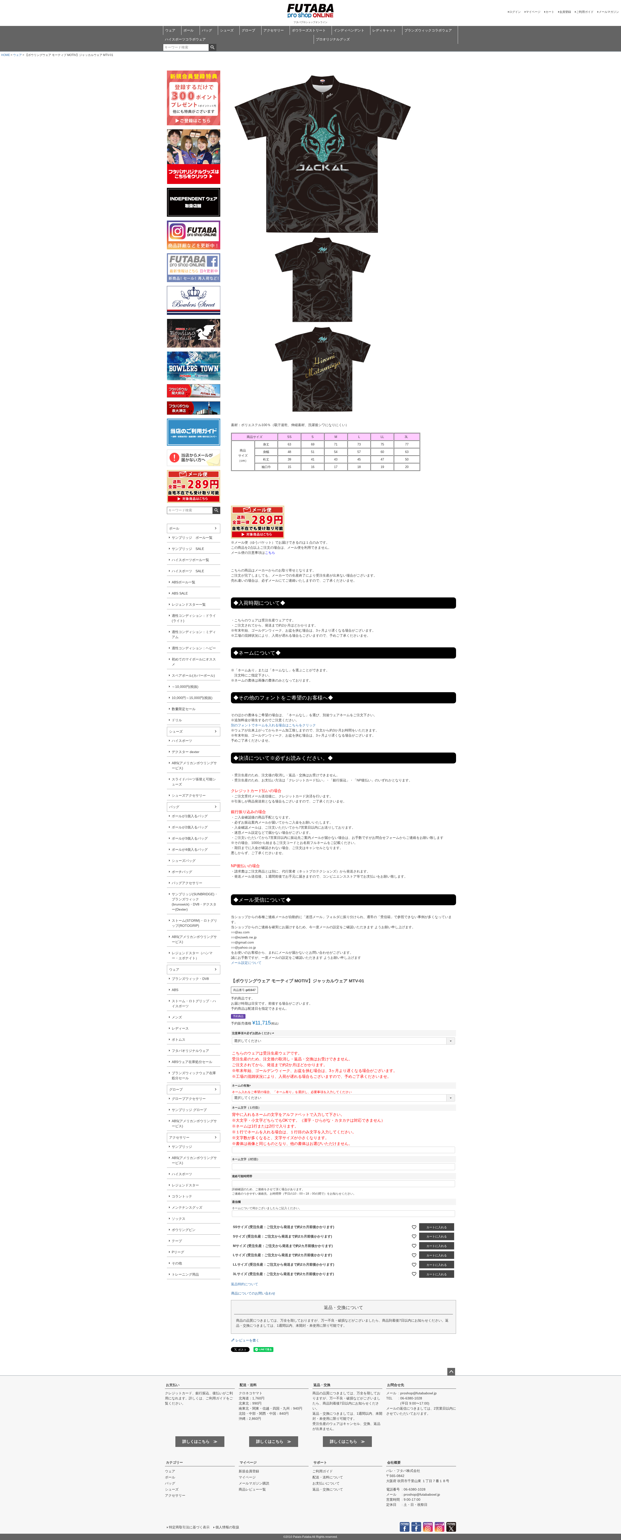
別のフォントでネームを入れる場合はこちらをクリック (273, 725)
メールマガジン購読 (254, 1483)
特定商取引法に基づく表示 (189, 1527)
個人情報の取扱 (227, 1527)
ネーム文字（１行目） (246, 1107)
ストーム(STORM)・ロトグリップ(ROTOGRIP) (194, 923)
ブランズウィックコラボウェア (428, 30)
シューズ (227, 30)
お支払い (173, 1385)
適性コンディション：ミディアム (194, 634)
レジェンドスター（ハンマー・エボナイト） (192, 955)
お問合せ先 (395, 1385)
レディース (180, 1028)
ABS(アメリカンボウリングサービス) (194, 765)
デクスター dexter (185, 752)
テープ (177, 1241)
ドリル (177, 720)
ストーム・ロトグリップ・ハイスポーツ (194, 1003)
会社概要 (394, 1462)
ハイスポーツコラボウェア (185, 39)
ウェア (170, 30)
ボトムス (178, 1039)
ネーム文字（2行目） (246, 1159)
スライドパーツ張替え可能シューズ (194, 781)
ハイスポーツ (182, 741)
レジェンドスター (185, 1185)
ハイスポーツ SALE (188, 571)
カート (550, 12)
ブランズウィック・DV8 (190, 979)
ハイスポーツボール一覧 (190, 560)
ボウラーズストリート (309, 30)
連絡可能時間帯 (242, 1176)
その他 (177, 1263)
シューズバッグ (184, 861)
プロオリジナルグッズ (333, 39)
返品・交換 (321, 1385)
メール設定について (246, 963)
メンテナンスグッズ (187, 1207)
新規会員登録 (249, 1471)
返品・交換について (327, 1489)
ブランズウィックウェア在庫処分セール (194, 1075)
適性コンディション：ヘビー (194, 648)
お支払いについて (326, 1483)
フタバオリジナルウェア (190, 1051)
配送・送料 (248, 1385)
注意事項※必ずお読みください (254, 1033)
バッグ (207, 30)
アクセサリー (273, 30)
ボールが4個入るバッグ (190, 849)
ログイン (515, 12)
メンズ (177, 1017)
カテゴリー (174, 1462)
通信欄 (236, 1202)
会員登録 (565, 12)
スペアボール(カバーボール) (193, 675)
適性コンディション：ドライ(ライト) (194, 618)
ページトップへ (451, 1372)
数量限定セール (184, 709)
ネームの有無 (242, 1085)
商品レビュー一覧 (252, 1489)
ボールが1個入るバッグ (190, 816)
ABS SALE (180, 593)
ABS (175, 990)
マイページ (533, 12)
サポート (320, 1462)
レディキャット (384, 30)
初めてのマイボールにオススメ (194, 661)
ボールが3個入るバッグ (190, 838)
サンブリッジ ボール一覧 (192, 538)
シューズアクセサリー (189, 795)
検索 (212, 47)
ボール (188, 30)
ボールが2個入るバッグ (190, 827)
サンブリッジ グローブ (189, 1110)
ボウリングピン (184, 1230)
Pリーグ (178, 1252)
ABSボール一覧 (183, 582)
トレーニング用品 (185, 1274)
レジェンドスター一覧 (189, 604)
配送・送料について (327, 1477)
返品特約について (244, 1284)
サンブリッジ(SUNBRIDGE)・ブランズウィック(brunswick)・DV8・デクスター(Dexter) (195, 901)
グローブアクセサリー (189, 1099)
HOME (5, 55)
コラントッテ (182, 1196)
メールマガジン (609, 12)
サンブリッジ (182, 1147)
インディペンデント (349, 30)
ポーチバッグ (182, 872)
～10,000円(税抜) (185, 687)
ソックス (178, 1219)
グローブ (248, 30)
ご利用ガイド (585, 12)
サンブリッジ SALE (188, 549)
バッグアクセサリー (187, 883)
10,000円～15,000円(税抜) (192, 698)
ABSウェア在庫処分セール (192, 1062)
